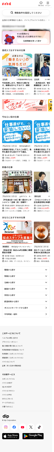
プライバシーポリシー (10, 342)
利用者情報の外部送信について (13, 349)
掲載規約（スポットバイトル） (13, 357)
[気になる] (28, 57)
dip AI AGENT (7, 387)
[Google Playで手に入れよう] (33, 436)
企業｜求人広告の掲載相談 (11, 365)
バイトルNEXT (7, 383)
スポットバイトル (8, 379)
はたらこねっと (7, 398)
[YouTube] (22, 427)
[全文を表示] (49, 20)
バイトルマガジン (8, 391)
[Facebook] (14, 427)
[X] (31, 427)
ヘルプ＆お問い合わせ (10, 338)
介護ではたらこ (7, 406)
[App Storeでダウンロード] (10, 436)
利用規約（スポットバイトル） (13, 353)
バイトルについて (8, 361)
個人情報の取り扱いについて (12, 345)
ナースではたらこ (8, 402)
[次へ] (50, 105)
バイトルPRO (7, 394)
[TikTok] (39, 427)
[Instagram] (5, 427)
